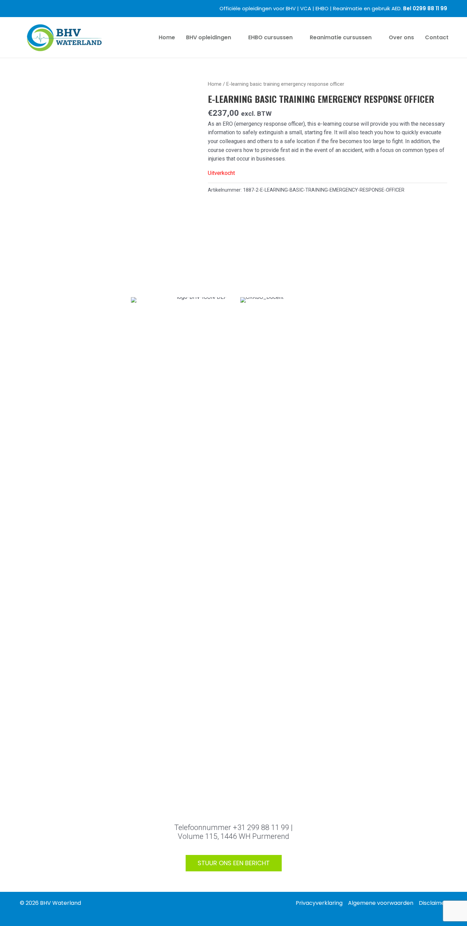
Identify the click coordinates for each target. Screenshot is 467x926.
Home (215, 84)
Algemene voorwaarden (380, 903)
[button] (234, 38)
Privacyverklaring (319, 903)
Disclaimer (433, 903)
